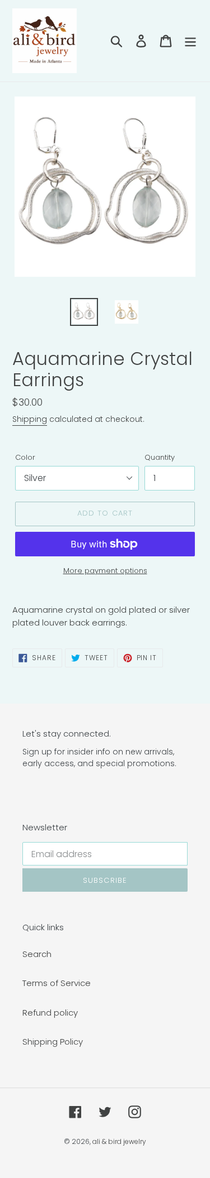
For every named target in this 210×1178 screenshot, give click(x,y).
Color (25, 457)
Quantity (159, 457)
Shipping (29, 419)
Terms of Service (56, 983)
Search (37, 954)
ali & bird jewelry (119, 1141)
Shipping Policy (52, 1041)
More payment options (105, 570)
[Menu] (190, 40)
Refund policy (50, 1012)
